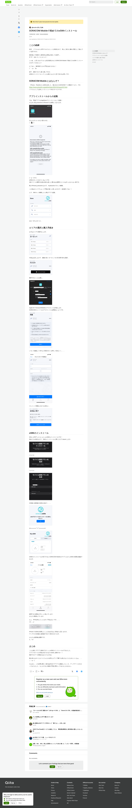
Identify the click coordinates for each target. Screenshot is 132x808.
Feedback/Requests (56, 798)
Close (20, 803)
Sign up (13, 803)
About (52, 785)
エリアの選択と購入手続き (98, 57)
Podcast (85, 798)
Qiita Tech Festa (71, 795)
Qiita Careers (58, 5)
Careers (116, 787)
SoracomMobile (44, 34)
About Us (117, 785)
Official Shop (102, 790)
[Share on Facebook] (19, 27)
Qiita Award (70, 798)
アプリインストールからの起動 (99, 55)
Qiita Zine (101, 787)
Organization (48, 5)
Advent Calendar (71, 793)
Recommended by (41, 706)
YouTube (85, 795)
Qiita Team (101, 785)
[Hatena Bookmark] (19, 32)
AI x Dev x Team (69, 5)
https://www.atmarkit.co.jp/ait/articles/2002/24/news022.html (48, 87)
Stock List (13, 5)
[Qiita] (8, 2)
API (68, 803)
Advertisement (54, 803)
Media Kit (53, 795)
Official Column (38, 5)
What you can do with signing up (44, 692)
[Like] (19, 9)
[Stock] (19, 16)
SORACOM (32, 34)
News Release (118, 793)
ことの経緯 (95, 51)
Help (52, 800)
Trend (7, 5)
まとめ (94, 62)
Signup (124, 2)
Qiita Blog (117, 790)
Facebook (85, 793)
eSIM (37, 34)
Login (117, 2)
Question (20, 5)
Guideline (53, 793)
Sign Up (60, 766)
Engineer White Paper (72, 800)
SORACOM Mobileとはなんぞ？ (100, 53)
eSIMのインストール (97, 59)
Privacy (53, 790)
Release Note (70, 785)
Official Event (28, 5)
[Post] (19, 23)
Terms (52, 787)
